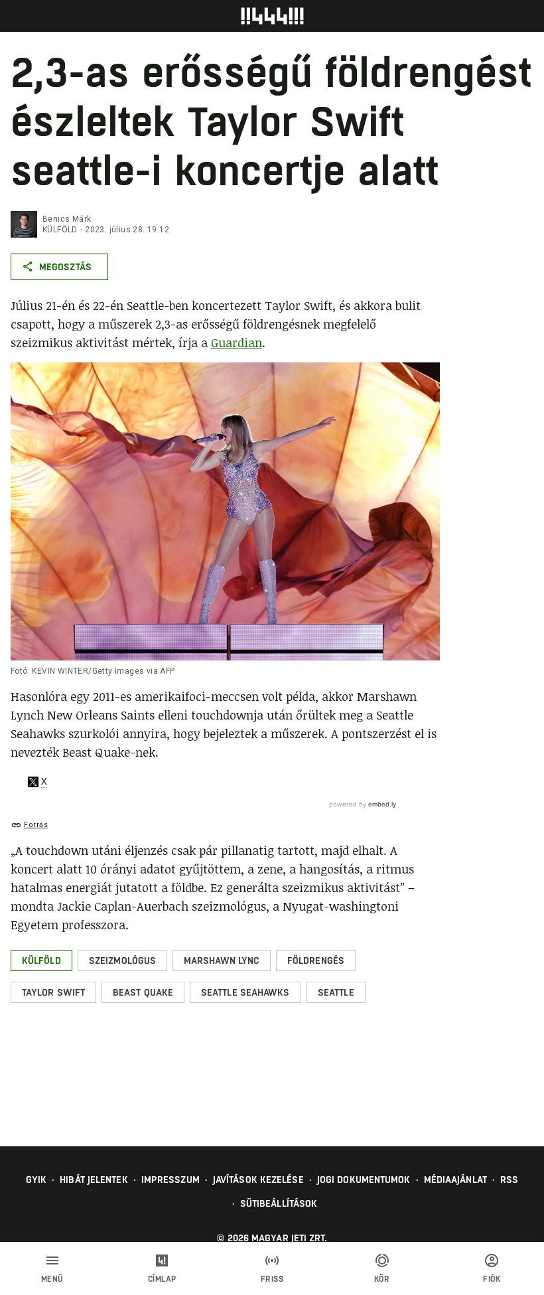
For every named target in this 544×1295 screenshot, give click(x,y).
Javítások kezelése (258, 1179)
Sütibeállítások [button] (279, 1203)
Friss (272, 1279)
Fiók (491, 1279)
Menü (52, 1279)
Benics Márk (66, 219)
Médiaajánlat (455, 1179)
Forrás (36, 824)
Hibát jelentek (93, 1179)
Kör (382, 1279)
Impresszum (170, 1179)
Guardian (236, 342)
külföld (60, 229)
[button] (41, 960)
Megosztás (65, 267)
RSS (509, 1179)
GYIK (36, 1179)
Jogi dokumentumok (364, 1179)
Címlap (162, 1279)
